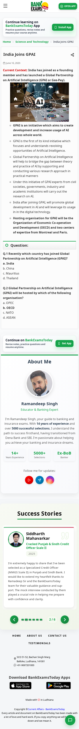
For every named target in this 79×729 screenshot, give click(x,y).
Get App (66, 343)
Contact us (57, 635)
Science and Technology (32, 41)
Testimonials (39, 643)
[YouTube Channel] (29, 480)
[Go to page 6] (41, 620)
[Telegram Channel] (39, 480)
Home (7, 41)
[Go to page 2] (26, 620)
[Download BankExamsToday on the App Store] (20, 685)
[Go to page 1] (14, 619)
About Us (34, 635)
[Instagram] (50, 480)
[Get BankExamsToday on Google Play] (58, 685)
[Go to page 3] (30, 620)
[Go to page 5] (37, 620)
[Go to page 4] (33, 620)
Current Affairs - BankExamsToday (46, 709)
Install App (64, 27)
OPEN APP (70, 6)
